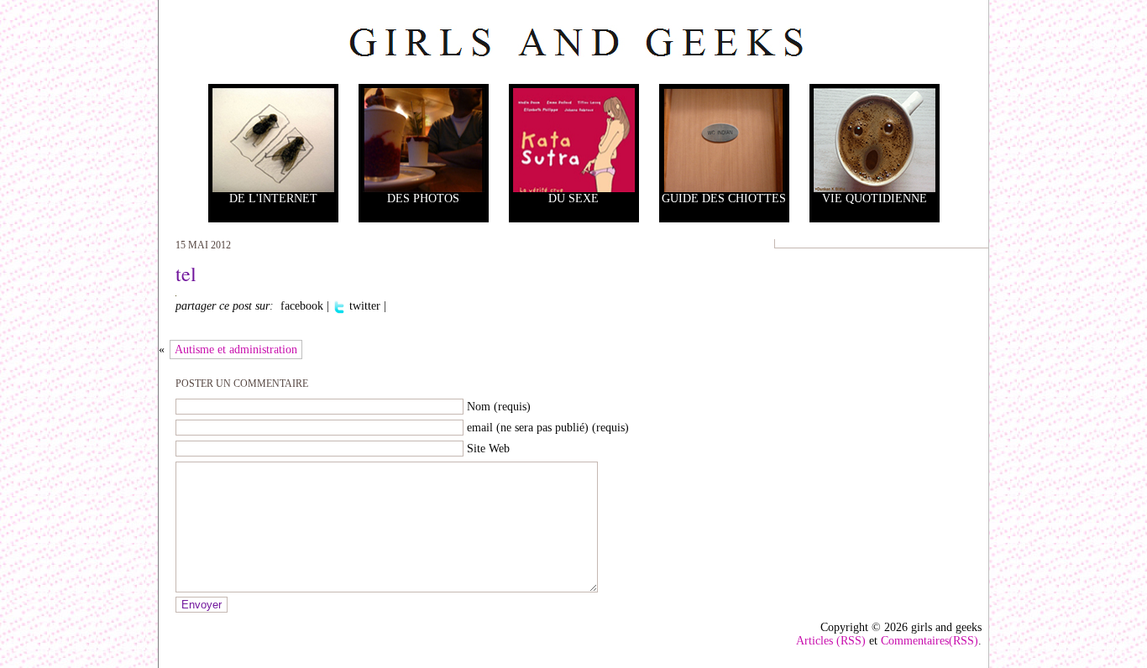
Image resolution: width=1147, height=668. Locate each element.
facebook (300, 306)
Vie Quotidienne (874, 198)
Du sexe (573, 198)
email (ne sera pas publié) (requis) (548, 427)
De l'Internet (273, 198)
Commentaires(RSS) (929, 640)
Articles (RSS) (831, 640)
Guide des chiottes (724, 198)
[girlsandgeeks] (573, 42)
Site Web (488, 448)
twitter (363, 306)
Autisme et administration (236, 349)
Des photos (423, 198)
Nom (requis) (499, 406)
